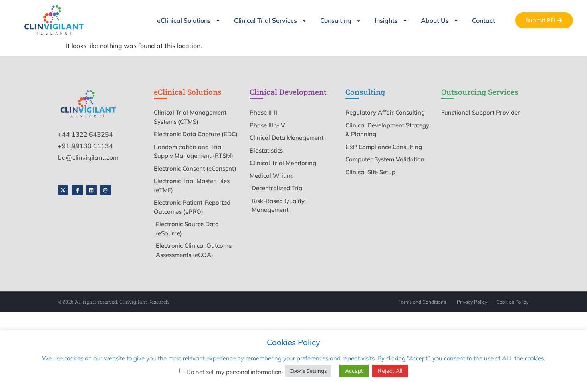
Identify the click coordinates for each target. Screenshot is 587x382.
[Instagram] (105, 190)
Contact (483, 20)
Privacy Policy (472, 302)
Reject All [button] (390, 370)
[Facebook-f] (77, 190)
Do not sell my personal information (234, 372)
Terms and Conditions (422, 302)
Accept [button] (354, 370)
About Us (435, 20)
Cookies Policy (512, 302)
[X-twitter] (63, 190)
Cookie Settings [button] (308, 371)
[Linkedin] (91, 190)
